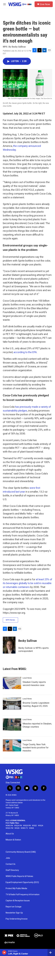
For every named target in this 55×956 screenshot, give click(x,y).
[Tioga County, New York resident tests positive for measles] (12, 745)
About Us (10, 834)
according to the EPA (25, 352)
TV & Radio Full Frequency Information (22, 894)
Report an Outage (13, 907)
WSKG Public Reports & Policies (19, 876)
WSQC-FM (9, 828)
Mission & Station (13, 840)
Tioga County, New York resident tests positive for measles (36, 747)
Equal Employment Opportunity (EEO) (22, 882)
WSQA (40, 826)
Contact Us (10, 864)
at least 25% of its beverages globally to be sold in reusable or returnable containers (27, 583)
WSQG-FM (27, 826)
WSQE (34, 826)
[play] (4, 952)
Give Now (45, 4)
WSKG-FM (9, 826)
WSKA (31, 828)
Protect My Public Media (16, 888)
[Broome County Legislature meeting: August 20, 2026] (12, 704)
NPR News (10, 620)
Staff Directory (12, 870)
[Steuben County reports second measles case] (12, 683)
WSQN (17, 828)
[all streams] (51, 952)
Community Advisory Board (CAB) (21, 852)
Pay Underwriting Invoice (17, 919)
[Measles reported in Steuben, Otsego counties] (12, 724)
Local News (27, 678)
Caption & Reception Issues (18, 901)
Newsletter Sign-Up (14, 913)
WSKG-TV (24, 828)
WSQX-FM (18, 826)
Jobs (8, 858)
